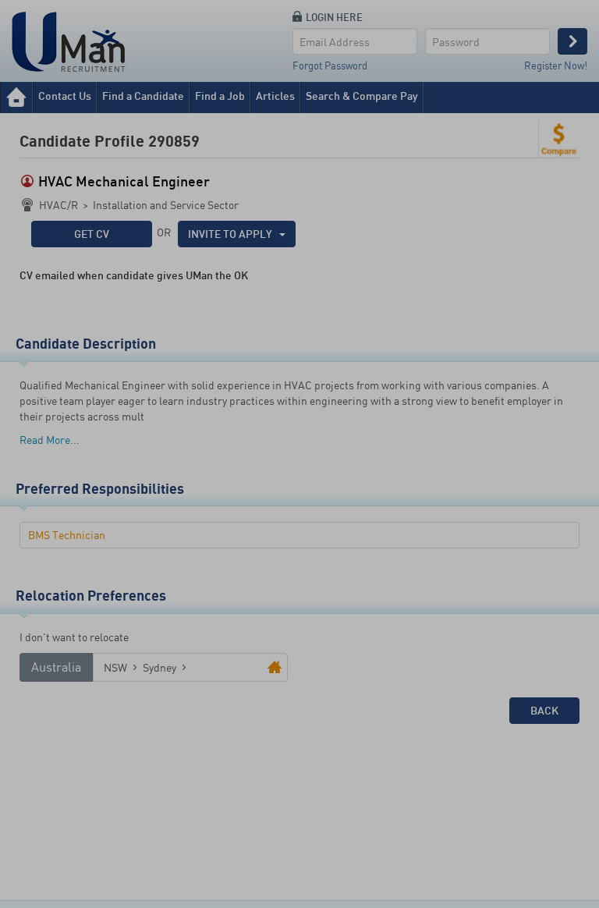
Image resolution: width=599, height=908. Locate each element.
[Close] (429, 22)
